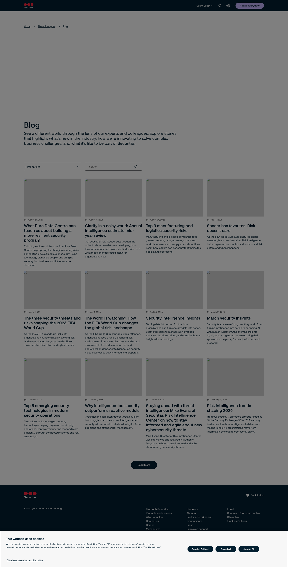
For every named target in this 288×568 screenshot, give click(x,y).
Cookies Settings (200, 549)
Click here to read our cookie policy (25, 560)
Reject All (226, 549)
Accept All (249, 549)
